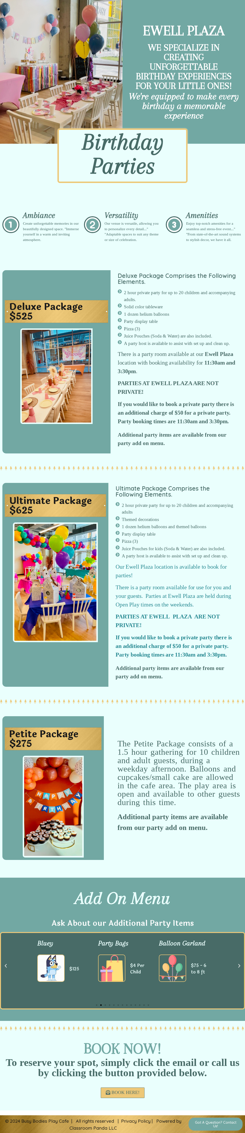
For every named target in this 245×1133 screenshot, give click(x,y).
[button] (96, 1005)
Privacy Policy (135, 1121)
